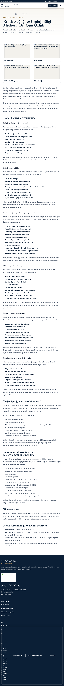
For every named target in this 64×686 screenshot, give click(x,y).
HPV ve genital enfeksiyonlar (15, 276)
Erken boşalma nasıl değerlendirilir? (18, 192)
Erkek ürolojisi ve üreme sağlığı (16, 134)
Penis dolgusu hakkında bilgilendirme (18, 240)
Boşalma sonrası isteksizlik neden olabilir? (20, 382)
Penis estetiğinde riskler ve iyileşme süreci (20, 253)
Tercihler (52, 655)
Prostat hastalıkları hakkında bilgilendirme (20, 145)
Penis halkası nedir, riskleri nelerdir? (18, 340)
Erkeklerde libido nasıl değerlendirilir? (18, 195)
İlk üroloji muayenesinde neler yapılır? (18, 147)
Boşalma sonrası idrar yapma (15, 153)
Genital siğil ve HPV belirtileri (15, 282)
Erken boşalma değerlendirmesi (16, 189)
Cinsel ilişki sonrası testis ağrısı (16, 150)
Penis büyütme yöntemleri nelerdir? (17, 232)
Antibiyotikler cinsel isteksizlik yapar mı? (19, 335)
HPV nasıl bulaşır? (11, 284)
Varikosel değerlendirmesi (14, 139)
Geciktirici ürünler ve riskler (15, 327)
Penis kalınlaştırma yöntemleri (16, 237)
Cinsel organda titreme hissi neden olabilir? (20, 385)
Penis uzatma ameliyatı (13, 245)
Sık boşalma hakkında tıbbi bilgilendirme (19, 374)
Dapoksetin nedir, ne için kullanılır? (17, 324)
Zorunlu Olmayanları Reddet (34, 655)
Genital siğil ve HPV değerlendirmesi (18, 279)
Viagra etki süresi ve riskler (14, 329)
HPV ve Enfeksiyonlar (7, 612)
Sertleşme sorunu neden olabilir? (17, 184)
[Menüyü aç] (60, 5)
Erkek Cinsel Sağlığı (7, 608)
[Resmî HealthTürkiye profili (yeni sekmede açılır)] (8, 577)
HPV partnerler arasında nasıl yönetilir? (19, 295)
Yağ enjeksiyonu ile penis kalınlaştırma (19, 242)
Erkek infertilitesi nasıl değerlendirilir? (18, 137)
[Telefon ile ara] (45, 1)
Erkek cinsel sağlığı (12, 179)
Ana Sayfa (5, 14)
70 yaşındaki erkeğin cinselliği (15, 371)
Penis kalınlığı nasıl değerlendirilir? (17, 234)
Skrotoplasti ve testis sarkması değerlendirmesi (22, 251)
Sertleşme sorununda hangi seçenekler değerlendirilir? (24, 187)
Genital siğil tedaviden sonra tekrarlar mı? (20, 290)
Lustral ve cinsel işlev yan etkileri (17, 332)
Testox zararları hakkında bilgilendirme (19, 337)
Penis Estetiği (5, 604)
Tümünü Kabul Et (17, 655)
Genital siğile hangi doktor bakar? (17, 293)
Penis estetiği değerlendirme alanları (18, 226)
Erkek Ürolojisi (5, 615)
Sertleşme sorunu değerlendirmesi (17, 181)
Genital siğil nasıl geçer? (14, 287)
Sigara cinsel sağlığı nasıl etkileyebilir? (19, 198)
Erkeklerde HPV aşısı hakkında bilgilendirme (21, 298)
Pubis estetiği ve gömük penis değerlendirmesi (21, 248)
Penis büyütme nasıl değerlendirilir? (18, 229)
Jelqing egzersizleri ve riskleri (15, 343)
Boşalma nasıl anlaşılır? (13, 377)
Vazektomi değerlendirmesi (14, 142)
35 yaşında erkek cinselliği (14, 369)
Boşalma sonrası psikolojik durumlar (18, 380)
